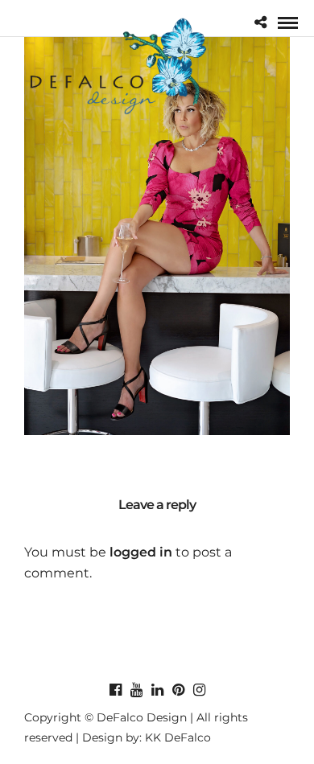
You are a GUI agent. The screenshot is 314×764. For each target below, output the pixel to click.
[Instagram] (198, 690)
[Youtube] (136, 690)
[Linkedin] (157, 690)
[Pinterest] (177, 690)
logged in (140, 552)
